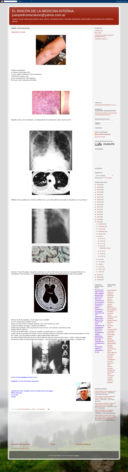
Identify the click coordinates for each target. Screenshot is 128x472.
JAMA (109, 327)
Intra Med (110, 326)
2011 (98, 222)
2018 (98, 204)
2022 (98, 194)
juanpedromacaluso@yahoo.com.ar (105, 105)
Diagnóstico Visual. (18, 32)
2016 (98, 209)
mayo (100, 261)
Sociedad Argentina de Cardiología (111, 370)
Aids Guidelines (112, 290)
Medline (109, 338)
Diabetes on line (112, 317)
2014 (98, 214)
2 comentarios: (41, 409)
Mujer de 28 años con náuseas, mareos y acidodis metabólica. (104, 410)
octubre (100, 229)
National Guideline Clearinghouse (111, 347)
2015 (98, 212)
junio (100, 259)
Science (109, 366)
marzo (100, 266)
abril (99, 264)
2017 (98, 207)
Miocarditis (98, 33)
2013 (98, 217)
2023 (98, 192)
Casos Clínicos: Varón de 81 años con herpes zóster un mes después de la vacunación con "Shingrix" (105, 417)
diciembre (101, 224)
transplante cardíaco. (101, 39)
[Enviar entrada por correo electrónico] (48, 409)
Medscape (110, 340)
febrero (100, 269)
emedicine (110, 318)
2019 (98, 202)
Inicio (53, 444)
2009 (98, 277)
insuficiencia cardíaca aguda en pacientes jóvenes (104, 35)
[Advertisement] (51, 427)
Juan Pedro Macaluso (104, 134)
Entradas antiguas (83, 444)
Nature (109, 350)
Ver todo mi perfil (100, 137)
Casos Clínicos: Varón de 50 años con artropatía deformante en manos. (105, 398)
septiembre (102, 231)
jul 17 (102, 243)
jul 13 (102, 251)
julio (99, 236)
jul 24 (102, 241)
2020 (98, 199)
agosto (100, 234)
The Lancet (110, 375)
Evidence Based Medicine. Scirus (112, 322)
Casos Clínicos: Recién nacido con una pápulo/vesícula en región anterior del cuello (105, 405)
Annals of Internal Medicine (110, 299)
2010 (98, 274)
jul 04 (102, 256)
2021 (98, 197)
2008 (98, 279)
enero (100, 271)
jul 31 (102, 238)
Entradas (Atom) (24, 448)
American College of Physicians (110, 293)
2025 (98, 187)
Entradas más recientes (20, 444)
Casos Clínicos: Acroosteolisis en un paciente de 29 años (105, 392)
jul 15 (102, 246)
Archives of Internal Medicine (110, 304)
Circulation (110, 311)
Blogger (77, 455)
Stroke (109, 373)
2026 (98, 184)
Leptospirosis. (99, 30)
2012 (98, 219)
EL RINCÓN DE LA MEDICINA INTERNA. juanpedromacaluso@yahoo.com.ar (43, 13)
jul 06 (102, 253)
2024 (98, 189)
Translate (109, 178)
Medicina (110, 336)
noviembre (101, 226)
